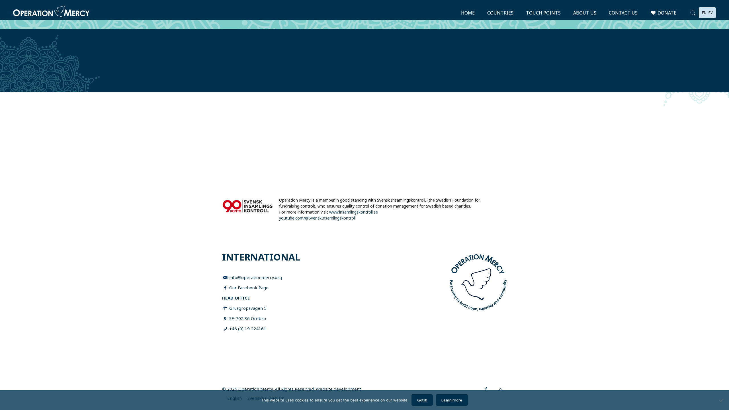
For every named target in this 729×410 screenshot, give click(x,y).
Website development (338, 389)
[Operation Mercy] (51, 13)
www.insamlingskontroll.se (353, 212)
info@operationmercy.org (255, 277)
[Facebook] (486, 389)
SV (710, 12)
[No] (722, 400)
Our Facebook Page (249, 287)
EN (704, 12)
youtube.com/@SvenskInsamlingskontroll (317, 218)
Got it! (422, 400)
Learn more (451, 400)
